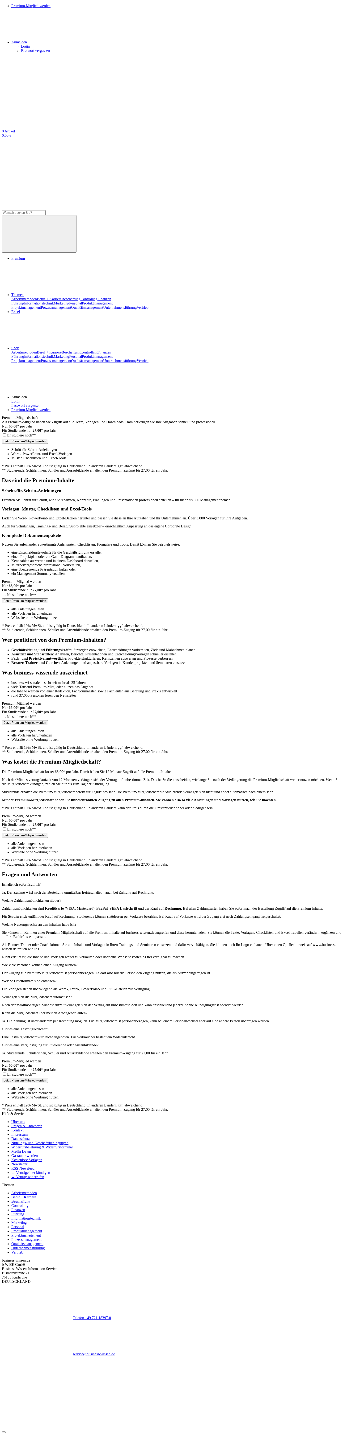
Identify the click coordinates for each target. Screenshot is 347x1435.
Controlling (88, 299)
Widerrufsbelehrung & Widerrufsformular (42, 1147)
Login (25, 46)
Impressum (19, 1134)
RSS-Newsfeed (22, 1168)
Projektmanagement (26, 307)
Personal (75, 303)
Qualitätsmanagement (87, 307)
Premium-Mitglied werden (31, 410)
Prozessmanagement (56, 307)
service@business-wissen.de (94, 1354)
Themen (17, 295)
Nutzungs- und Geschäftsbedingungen (39, 1143)
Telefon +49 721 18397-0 (92, 1318)
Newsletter (19, 1164)
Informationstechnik (39, 303)
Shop (15, 348)
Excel (15, 312)
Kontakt (17, 1130)
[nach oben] (4, 1432)
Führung (17, 303)
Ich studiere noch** (21, 435)
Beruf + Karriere (49, 299)
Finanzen (104, 299)
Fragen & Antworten (26, 1126)
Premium (18, 258)
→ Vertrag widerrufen (27, 1177)
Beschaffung (71, 299)
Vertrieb (142, 307)
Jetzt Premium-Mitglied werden (25, 441)
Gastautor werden (24, 1156)
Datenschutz (20, 1139)
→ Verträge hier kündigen (30, 1173)
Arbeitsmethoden (24, 299)
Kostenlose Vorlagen (26, 1160)
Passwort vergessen (35, 51)
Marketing (61, 303)
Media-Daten (21, 1151)
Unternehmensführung (120, 307)
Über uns (18, 1122)
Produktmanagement (97, 303)
